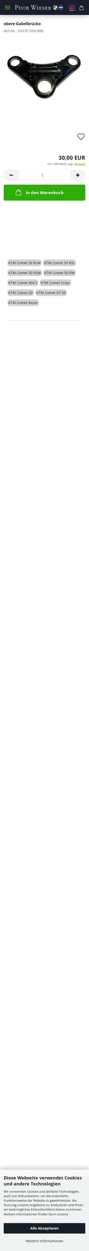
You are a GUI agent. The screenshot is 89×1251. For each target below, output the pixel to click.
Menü (7, 7)
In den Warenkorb (45, 192)
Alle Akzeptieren (44, 1228)
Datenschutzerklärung (20, 1218)
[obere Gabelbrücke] (44, 74)
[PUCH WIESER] (44, 7)
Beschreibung (26, 245)
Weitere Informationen (44, 1241)
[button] (11, 175)
